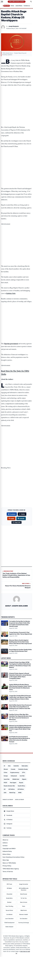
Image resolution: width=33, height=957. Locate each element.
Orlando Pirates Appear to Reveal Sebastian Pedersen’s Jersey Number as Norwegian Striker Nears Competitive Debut (20, 676)
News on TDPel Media (9, 863)
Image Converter (23, 884)
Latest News (18, 5)
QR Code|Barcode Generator (23, 889)
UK (4, 789)
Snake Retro (9, 898)
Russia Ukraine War (9, 786)
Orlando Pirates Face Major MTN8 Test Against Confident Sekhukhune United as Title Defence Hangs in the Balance (20, 664)
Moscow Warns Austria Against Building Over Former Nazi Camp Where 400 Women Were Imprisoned (20, 641)
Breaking (6, 5)
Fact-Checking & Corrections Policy (13, 857)
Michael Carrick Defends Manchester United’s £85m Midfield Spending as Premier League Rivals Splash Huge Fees (20, 728)
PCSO (5, 782)
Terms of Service (8, 871)
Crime (5, 772)
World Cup (12, 792)
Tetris (23, 906)
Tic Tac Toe (24, 898)
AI (4, 766)
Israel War (7, 779)
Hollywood (14, 776)
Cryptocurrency (14, 772)
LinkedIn (22, 518)
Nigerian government (11, 343)
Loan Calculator (9, 918)
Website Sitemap (8, 799)
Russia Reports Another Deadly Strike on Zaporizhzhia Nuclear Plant (20, 650)
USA (5, 792)
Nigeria (24, 779)
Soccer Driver (9, 910)
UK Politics (11, 789)
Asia (9, 766)
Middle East (15, 779)
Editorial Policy (7, 851)
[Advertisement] (16, 95)
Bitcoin (6, 769)
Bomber (9, 902)
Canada (13, 769)
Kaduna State (10, 293)
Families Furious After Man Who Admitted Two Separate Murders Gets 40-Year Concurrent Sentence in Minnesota (20, 717)
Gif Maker (9, 888)
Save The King (9, 906)
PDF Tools (9, 884)
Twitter (23, 514)
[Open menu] (2, 2)
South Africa (21, 786)
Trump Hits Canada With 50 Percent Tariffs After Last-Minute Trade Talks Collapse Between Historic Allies (20, 697)
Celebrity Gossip (23, 769)
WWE (19, 792)
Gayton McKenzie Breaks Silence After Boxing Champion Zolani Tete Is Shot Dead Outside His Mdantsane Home (20, 687)
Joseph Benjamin (13, 26)
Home (12, 5)
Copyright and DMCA (9, 848)
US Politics (21, 789)
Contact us (27, 5)
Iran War (22, 776)
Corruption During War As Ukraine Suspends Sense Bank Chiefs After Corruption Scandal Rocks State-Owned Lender (19, 623)
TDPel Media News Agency (17, 1)
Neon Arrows (23, 902)
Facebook (12, 514)
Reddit (12, 518)
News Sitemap (19, 799)
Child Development (9, 922)
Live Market (9, 914)
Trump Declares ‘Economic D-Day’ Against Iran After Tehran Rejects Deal (20, 633)
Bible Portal (24, 910)
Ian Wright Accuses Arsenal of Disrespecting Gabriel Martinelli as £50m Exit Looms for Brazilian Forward (19, 739)
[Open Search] (31, 1)
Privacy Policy (7, 865)
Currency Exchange (23, 922)
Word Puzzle (23, 894)
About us (5, 840)
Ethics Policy (6, 854)
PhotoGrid (9, 894)
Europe (6, 776)
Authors (5, 842)
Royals (21, 782)
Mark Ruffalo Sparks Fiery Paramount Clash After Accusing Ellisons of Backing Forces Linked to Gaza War (20, 706)
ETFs (23, 772)
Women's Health (23, 914)
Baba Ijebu (25, 766)
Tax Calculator (23, 918)
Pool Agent (13, 782)
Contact (5, 845)
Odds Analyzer (9, 926)
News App (6, 860)
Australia (16, 766)
